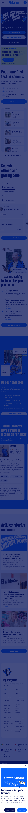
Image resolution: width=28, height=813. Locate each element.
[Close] (26, 766)
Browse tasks (10, 810)
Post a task (22, 810)
